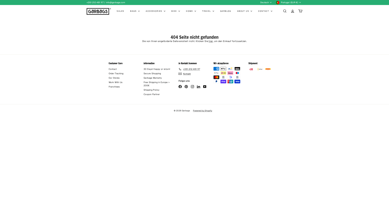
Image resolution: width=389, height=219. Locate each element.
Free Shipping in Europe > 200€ (157, 84)
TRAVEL (207, 11)
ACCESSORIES (154, 11)
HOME (190, 11)
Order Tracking (116, 73)
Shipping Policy (152, 90)
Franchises (114, 86)
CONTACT (264, 11)
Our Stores (114, 77)
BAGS (133, 11)
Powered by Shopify (202, 110)
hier (211, 41)
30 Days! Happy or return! (157, 69)
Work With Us (115, 82)
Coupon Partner (152, 94)
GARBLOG (225, 11)
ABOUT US (243, 11)
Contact (113, 69)
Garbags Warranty (153, 77)
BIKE (174, 11)
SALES (120, 11)
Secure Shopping (152, 73)
